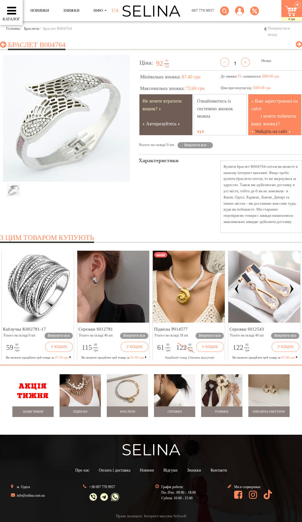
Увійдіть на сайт (271, 131)
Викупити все (195, 145)
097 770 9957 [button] (203, 10)
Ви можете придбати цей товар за (112, 357)
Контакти (219, 470)
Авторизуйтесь (161, 123)
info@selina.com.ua (31, 495)
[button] (239, 14)
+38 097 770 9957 (102, 487)
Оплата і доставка (114, 470)
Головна (13, 28)
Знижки (194, 470)
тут (200, 131)
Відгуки (170, 470)
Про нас (82, 470)
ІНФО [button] (98, 10)
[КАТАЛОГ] (12, 11)
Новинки (39, 10)
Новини (147, 470)
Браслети (31, 28)
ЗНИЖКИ (71, 10)
